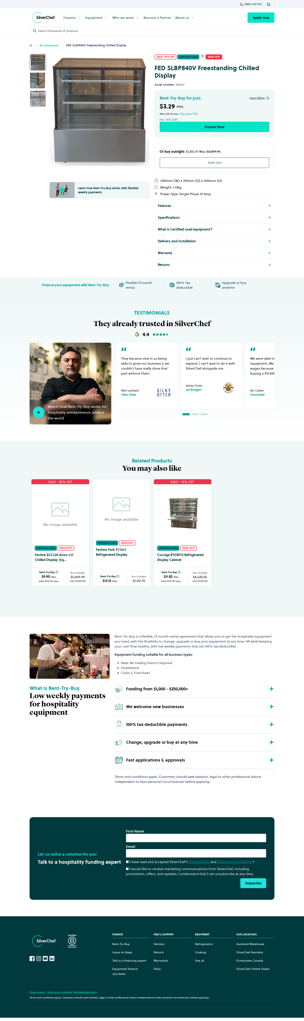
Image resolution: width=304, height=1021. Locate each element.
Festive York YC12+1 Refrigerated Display (111, 552)
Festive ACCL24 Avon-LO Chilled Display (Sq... (54, 557)
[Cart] (269, 4)
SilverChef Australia (249, 952)
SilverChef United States (252, 969)
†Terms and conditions (59, 992)
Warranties (161, 961)
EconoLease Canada (249, 961)
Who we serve (123, 17)
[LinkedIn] (51, 958)
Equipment (94, 17)
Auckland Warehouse (250, 944)
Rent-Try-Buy (47, 572)
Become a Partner (157, 17)
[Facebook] (32, 958)
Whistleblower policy (85, 992)
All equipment (49, 45)
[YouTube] (45, 958)
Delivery (159, 944)
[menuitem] (72, 18)
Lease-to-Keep (122, 952)
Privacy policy (37, 992)
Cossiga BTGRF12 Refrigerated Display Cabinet (180, 557)
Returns (159, 952)
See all (199, 961)
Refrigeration (204, 944)
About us (182, 17)
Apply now (261, 17)
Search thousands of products (58, 31)
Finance (69, 17)
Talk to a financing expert (129, 961)
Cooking (200, 952)
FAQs (157, 969)
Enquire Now (214, 127)
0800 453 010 (253, 4)
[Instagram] (38, 958)
